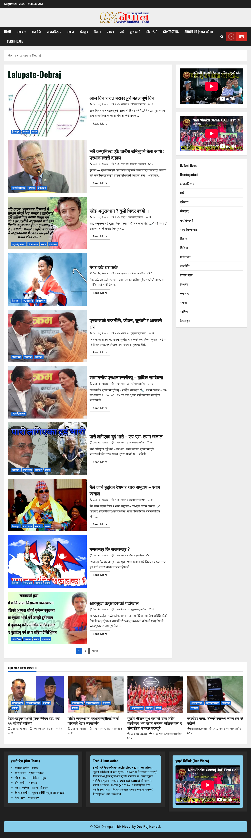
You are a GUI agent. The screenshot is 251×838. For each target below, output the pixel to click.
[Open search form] (221, 36)
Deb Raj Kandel (101, 104)
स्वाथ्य (110, 31)
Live (241, 36)
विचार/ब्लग (33, 244)
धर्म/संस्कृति (28, 300)
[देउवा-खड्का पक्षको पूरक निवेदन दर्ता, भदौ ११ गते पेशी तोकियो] (36, 694)
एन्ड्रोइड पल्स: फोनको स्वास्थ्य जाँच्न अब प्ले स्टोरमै (215, 721)
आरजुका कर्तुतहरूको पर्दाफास (47, 618)
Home (7, 31)
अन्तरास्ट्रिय (54, 31)
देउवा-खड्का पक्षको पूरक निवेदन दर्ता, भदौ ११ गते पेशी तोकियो (34, 721)
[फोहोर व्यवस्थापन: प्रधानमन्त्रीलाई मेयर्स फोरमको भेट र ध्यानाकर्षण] (96, 694)
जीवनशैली (151, 31)
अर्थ (122, 31)
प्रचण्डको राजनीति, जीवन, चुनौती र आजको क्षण (47, 336)
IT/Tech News (188, 165)
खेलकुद (84, 31)
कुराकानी (135, 31)
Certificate (15, 41)
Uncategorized (189, 174)
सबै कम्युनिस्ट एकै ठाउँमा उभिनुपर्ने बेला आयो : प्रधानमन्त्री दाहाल (47, 166)
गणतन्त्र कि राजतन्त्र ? (47, 561)
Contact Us (171, 31)
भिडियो (184, 247)
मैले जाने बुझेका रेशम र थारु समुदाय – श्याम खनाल (47, 505)
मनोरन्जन (185, 256)
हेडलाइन (15, 131)
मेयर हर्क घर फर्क (47, 279)
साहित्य (184, 311)
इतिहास (184, 202)
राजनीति (36, 31)
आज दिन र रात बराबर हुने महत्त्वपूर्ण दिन (47, 110)
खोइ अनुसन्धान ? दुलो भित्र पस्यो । (47, 223)
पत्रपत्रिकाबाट (18, 187)
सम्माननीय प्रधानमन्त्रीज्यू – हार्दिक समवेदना (47, 392)
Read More (101, 124)
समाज (70, 31)
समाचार (21, 31)
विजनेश (184, 284)
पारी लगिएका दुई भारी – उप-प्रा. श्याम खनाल (47, 448)
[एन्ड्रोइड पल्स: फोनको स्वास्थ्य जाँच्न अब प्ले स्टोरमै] (215, 694)
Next (95, 651)
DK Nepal (124, 826)
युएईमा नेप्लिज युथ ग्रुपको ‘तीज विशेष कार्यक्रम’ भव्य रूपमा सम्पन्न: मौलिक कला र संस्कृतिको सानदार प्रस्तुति (154, 723)
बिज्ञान (97, 31)
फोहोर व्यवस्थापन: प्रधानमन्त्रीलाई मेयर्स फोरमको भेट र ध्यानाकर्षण (93, 721)
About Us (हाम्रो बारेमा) (199, 31)
